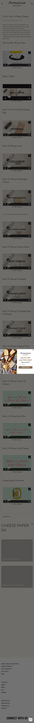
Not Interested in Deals (25, 369)
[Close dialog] (33, 350)
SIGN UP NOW (25, 367)
